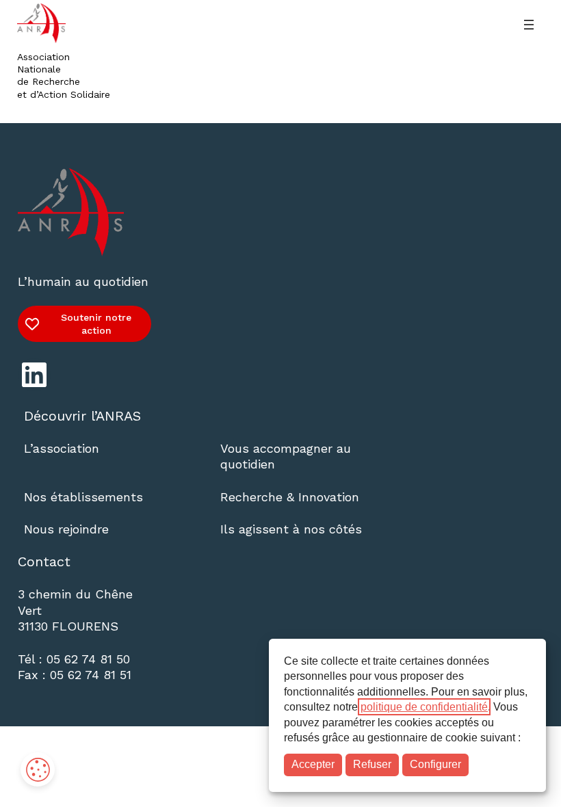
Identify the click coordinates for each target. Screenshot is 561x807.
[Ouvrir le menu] (529, 24)
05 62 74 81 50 (88, 659)
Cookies (38, 769)
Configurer (435, 764)
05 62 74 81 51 (90, 674)
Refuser (372, 764)
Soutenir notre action (96, 323)
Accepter (313, 764)
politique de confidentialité (424, 707)
